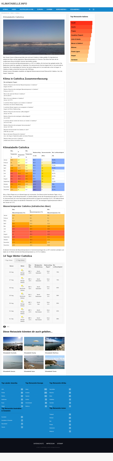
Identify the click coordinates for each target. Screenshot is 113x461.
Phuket (51, 424)
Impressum (50, 443)
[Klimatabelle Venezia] (13, 362)
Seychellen (52, 389)
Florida (3, 392)
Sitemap (60, 443)
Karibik (49, 9)
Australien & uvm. (26, 9)
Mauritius (51, 392)
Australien (3, 417)
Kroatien (27, 392)
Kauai (2, 402)
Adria (8, 326)
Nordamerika (61, 9)
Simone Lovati (61, 53)
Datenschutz (39, 443)
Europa (40, 9)
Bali (50, 421)
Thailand (51, 414)
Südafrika (51, 399)
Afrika (5, 9)
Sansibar (51, 402)
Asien (14, 9)
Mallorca (27, 406)
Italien (26, 389)
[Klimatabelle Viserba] (34, 344)
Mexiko (3, 396)
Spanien (27, 396)
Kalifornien (4, 399)
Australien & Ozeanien (6, 420)
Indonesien (52, 428)
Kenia (50, 406)
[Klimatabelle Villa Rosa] (55, 344)
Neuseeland (4, 423)
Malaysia (51, 431)
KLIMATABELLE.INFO (14, 3)
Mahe (50, 396)
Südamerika (74, 9)
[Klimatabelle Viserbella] (13, 344)
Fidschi (3, 427)
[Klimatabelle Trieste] (55, 362)
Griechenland (28, 402)
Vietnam (51, 417)
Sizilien (27, 399)
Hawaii (3, 406)
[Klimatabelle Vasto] (34, 362)
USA (2, 389)
